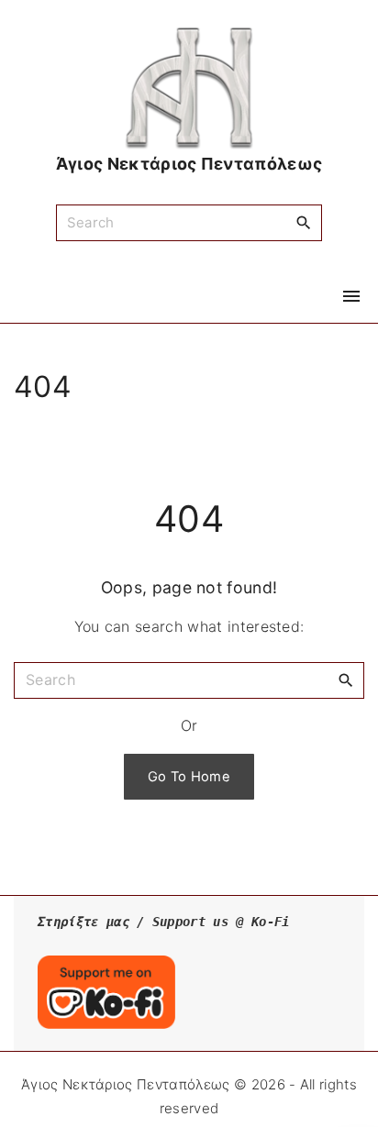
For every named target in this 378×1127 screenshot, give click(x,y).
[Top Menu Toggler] (351, 296)
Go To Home (189, 776)
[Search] (303, 221)
